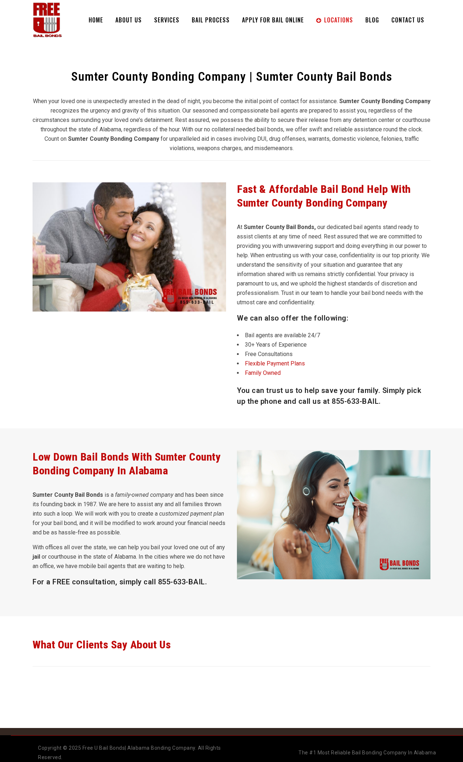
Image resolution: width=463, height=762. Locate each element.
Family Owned (263, 372)
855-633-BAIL (355, 401)
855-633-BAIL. (182, 581)
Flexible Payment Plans (275, 363)
